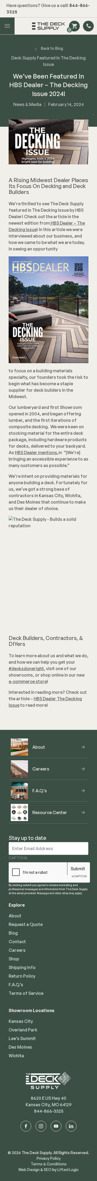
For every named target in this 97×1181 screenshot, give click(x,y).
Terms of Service (26, 993)
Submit (78, 868)
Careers (17, 950)
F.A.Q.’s (16, 984)
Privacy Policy (49, 1158)
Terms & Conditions (49, 1164)
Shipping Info (22, 967)
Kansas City (21, 1021)
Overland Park (23, 1030)
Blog (13, 933)
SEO (47, 1169)
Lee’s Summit (22, 1038)
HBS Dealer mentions (36, 452)
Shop (14, 958)
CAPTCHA (18, 857)
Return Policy (22, 976)
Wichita (16, 1055)
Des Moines (20, 1047)
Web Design (29, 1169)
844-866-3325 (48, 1111)
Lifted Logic (68, 1169)
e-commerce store (28, 681)
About (15, 915)
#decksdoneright (26, 668)
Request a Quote (26, 924)
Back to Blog (52, 48)
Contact (17, 941)
